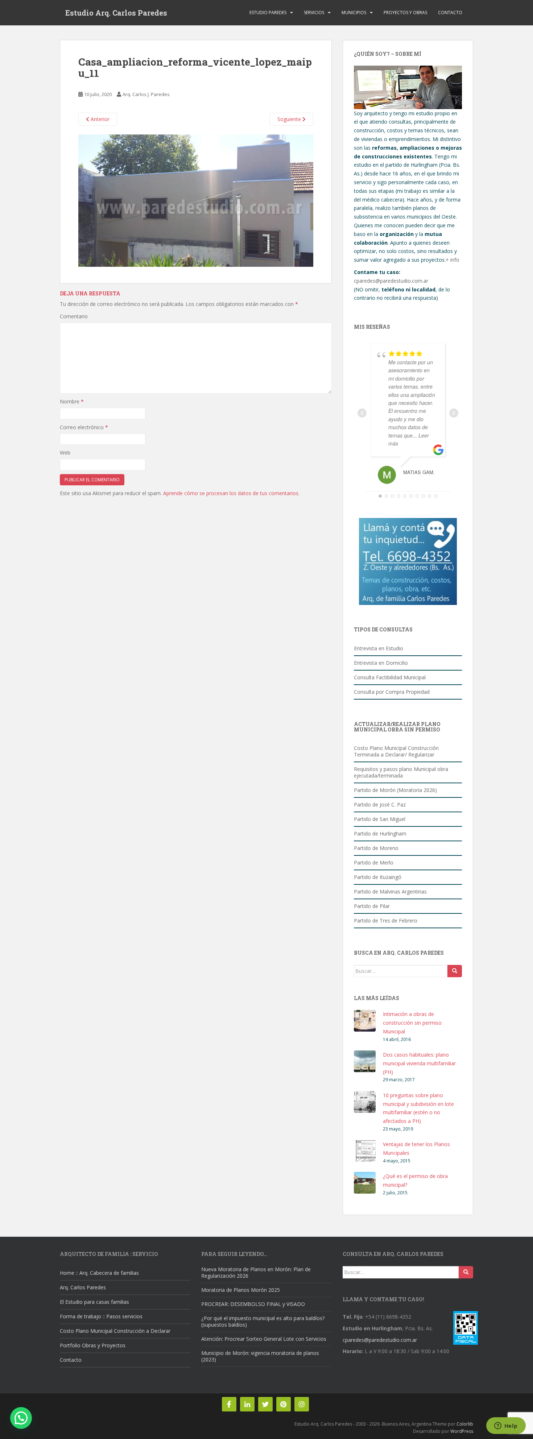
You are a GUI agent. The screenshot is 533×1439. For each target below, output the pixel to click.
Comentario (74, 316)
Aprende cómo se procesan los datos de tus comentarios (230, 493)
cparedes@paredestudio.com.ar (391, 280)
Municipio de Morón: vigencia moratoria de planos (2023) (260, 1356)
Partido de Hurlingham (380, 833)
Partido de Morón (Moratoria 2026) (395, 790)
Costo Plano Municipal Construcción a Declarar (115, 1330)
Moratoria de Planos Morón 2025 (240, 1289)
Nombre (72, 401)
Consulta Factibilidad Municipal (390, 677)
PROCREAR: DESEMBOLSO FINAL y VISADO (253, 1304)
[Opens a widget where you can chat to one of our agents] (506, 1426)
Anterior (99, 119)
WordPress (461, 1431)
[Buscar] (454, 971)
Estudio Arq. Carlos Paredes (116, 12)
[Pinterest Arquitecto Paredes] (283, 1404)
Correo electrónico (84, 427)
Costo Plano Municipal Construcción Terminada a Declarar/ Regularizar (396, 751)
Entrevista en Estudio (378, 648)
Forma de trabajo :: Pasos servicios (101, 1316)
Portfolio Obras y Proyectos (92, 1345)
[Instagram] (301, 1404)
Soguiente (289, 119)
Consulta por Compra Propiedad (392, 691)
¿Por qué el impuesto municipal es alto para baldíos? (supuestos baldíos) (263, 1321)
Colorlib (464, 1424)
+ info (452, 259)
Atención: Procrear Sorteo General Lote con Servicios (263, 1338)
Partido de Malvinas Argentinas (390, 891)
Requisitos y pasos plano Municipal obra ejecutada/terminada (401, 772)
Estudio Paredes (267, 12)
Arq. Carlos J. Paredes (146, 94)
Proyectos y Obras (405, 12)
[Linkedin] (247, 1404)
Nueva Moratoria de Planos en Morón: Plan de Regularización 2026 (256, 1272)
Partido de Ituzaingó (377, 877)
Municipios (354, 12)
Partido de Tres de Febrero (385, 920)
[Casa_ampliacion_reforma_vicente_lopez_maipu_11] (195, 200)
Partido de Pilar (372, 906)
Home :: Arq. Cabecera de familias (99, 1272)
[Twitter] (265, 1404)
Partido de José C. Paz (380, 804)
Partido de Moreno (376, 848)
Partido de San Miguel (379, 819)
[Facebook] (229, 1404)
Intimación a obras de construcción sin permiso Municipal (412, 1023)
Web (65, 452)
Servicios (314, 12)
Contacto (450, 12)
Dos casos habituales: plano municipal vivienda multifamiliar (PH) (419, 1063)
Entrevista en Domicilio (381, 662)
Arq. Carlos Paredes (83, 1287)
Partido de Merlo (373, 862)
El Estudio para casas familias (94, 1301)
